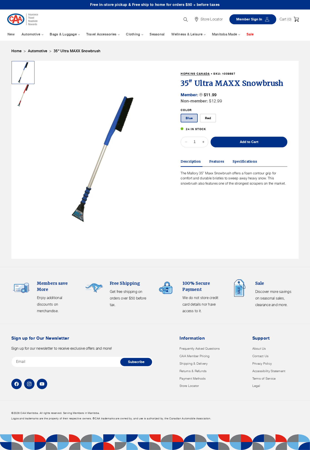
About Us (259, 348)
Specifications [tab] (245, 161)
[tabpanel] (234, 178)
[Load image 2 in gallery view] (23, 95)
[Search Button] (186, 20)
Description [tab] (191, 161)
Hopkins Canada (195, 73)
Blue (189, 118)
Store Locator (189, 386)
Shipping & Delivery (193, 363)
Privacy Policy (262, 363)
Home (16, 51)
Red (208, 118)
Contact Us (260, 356)
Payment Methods (193, 378)
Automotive (37, 51)
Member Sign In (254, 19)
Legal (256, 386)
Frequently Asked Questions (200, 348)
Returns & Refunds (193, 371)
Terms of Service (264, 378)
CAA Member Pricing (195, 356)
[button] (290, 19)
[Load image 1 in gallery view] (23, 72)
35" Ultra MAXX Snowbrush (77, 51)
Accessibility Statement (268, 371)
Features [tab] (216, 161)
